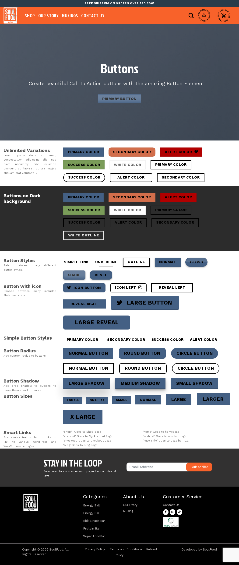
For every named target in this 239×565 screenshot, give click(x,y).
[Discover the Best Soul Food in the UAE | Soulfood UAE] (11, 15)
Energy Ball (91, 505)
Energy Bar (91, 513)
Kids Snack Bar (94, 521)
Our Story (48, 15)
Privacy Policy (95, 549)
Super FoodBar (94, 536)
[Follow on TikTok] (179, 512)
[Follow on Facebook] (166, 512)
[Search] (191, 15)
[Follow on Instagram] (172, 512)
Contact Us (92, 15)
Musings (70, 15)
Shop (30, 15)
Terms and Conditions (126, 549)
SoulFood (210, 549)
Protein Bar (91, 528)
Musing (128, 511)
